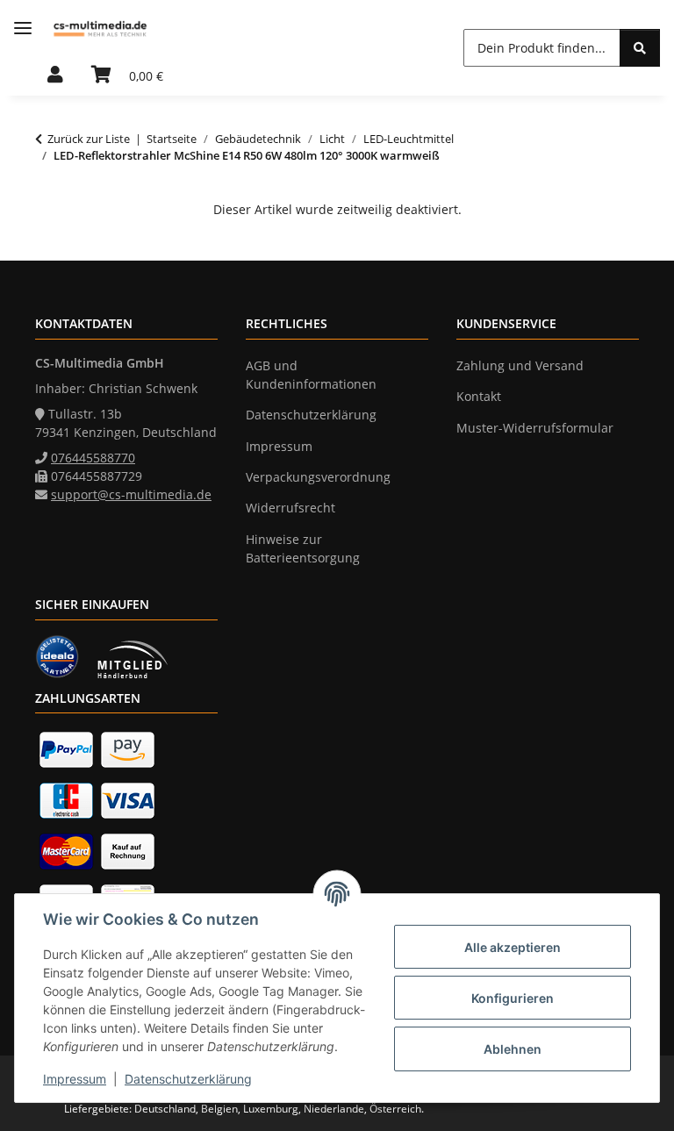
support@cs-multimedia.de (131, 494)
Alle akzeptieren (512, 947)
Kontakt (478, 396)
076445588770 (93, 457)
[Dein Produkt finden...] (640, 48)
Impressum (74, 1078)
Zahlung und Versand (520, 365)
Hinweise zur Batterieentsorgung (303, 548)
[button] (55, 75)
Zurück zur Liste (88, 139)
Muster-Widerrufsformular (534, 427)
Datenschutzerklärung (188, 1078)
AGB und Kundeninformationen (311, 374)
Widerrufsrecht (290, 507)
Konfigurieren (512, 998)
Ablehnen (512, 1049)
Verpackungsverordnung (318, 477)
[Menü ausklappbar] (23, 28)
